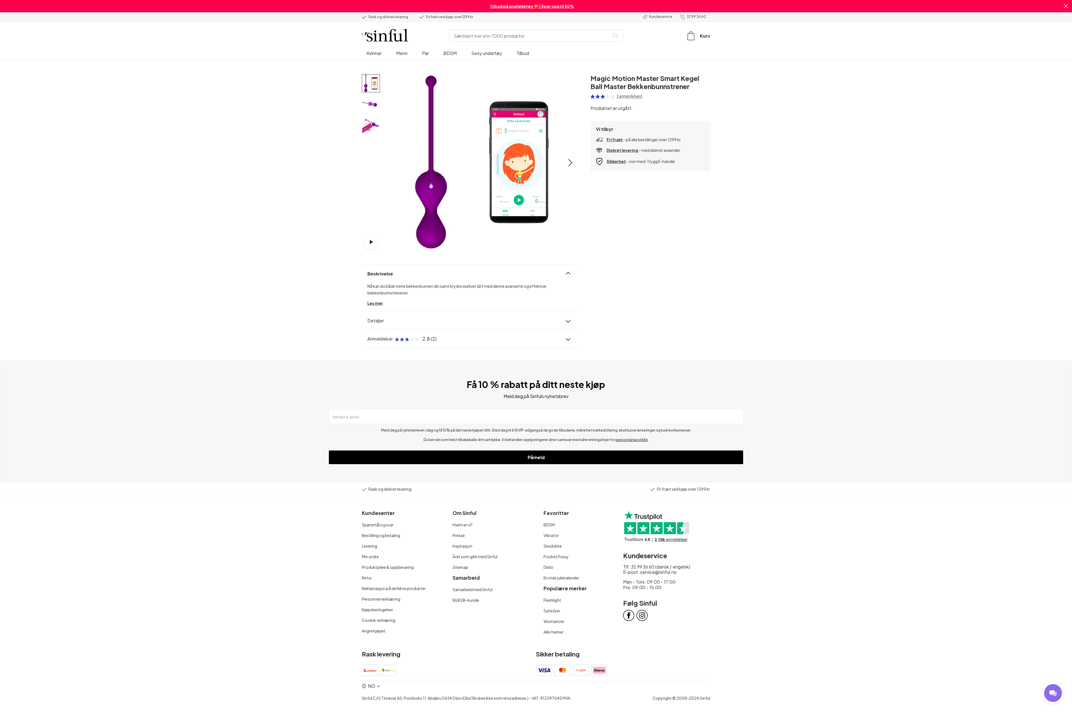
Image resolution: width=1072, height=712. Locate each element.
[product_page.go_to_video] (371, 242)
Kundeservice (660, 17)
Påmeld (536, 457)
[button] (1066, 6)
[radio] (592, 96)
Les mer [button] (375, 303)
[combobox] (530, 35)
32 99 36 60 (696, 17)
